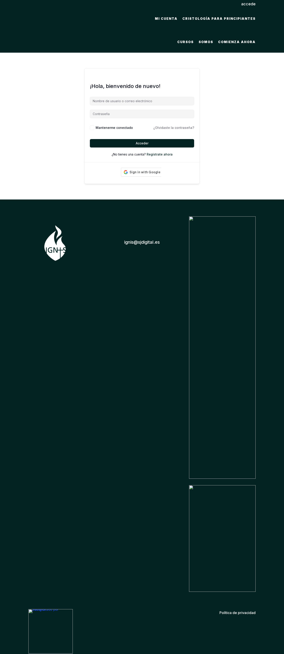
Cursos (185, 42)
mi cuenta (166, 18)
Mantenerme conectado (114, 128)
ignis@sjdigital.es (142, 242)
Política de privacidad (237, 612)
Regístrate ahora (160, 154)
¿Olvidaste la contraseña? (173, 128)
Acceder (142, 143)
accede (248, 4)
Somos (206, 42)
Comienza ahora (237, 42)
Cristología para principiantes (219, 18)
